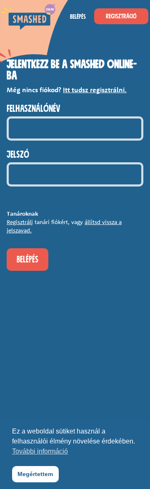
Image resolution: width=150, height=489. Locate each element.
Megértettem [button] (35, 474)
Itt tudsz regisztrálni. (95, 90)
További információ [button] (40, 451)
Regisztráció (121, 16)
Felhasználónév (33, 109)
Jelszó (18, 155)
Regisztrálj (20, 222)
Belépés (78, 16)
